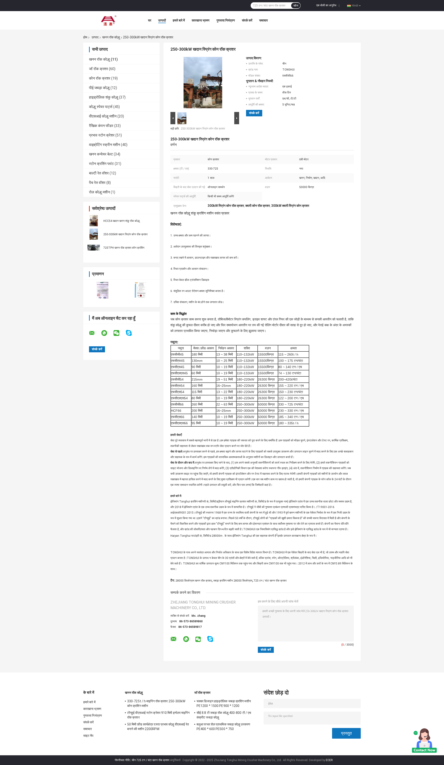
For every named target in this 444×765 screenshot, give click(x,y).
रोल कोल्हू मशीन (99, 192)
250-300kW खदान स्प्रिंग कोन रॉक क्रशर (125, 234)
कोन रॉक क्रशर (99, 78)
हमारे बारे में (179, 20)
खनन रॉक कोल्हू (111, 37)
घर (149, 20)
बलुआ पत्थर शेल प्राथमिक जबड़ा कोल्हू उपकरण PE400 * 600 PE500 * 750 (223, 726)
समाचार (263, 20)
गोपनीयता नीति (122, 760)
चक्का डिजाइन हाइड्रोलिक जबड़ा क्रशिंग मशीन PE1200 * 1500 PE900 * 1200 (224, 703)
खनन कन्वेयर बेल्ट (101, 154)
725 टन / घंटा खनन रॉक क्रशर (270, 580)
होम (85, 37)
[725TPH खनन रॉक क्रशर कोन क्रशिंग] (93, 247)
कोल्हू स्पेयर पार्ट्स (100, 107)
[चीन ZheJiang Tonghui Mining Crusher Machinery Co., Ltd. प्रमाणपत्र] (102, 290)
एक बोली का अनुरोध (326, 5)
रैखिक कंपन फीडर (101, 126)
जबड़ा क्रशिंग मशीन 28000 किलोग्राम (232, 580)
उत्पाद (95, 37)
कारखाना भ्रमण (201, 20)
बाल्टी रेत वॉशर (99, 173)
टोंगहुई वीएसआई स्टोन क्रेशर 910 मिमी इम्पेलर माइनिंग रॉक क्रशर (158, 715)
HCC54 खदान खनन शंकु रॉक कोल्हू (121, 221)
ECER (329, 760)
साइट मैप (88, 735)
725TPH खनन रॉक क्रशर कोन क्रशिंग (123, 247)
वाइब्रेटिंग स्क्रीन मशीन (104, 144)
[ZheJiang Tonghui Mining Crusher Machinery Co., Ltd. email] (95, 333)
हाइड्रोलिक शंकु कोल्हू (103, 97)
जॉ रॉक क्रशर (98, 69)
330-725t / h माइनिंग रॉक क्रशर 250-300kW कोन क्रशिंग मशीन (156, 703)
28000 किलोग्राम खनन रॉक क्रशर (194, 580)
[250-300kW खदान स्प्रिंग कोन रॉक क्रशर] (93, 234)
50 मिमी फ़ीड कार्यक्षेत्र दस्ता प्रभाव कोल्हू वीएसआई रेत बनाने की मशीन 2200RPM (158, 726)
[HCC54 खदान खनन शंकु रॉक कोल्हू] (93, 220)
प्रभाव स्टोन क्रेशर (101, 135)
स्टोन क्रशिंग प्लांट (101, 163)
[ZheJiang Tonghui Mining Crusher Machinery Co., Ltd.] (108, 20)
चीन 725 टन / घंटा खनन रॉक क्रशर (150, 760)
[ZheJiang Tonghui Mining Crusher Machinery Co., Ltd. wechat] (119, 333)
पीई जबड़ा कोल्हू (99, 88)
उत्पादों (162, 20)
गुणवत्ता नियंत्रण (225, 20)
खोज (295, 5)
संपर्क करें (247, 20)
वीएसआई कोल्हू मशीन (103, 116)
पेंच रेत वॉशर (97, 182)
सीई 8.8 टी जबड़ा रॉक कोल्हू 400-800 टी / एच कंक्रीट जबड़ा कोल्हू (224, 715)
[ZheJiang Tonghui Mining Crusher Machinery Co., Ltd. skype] (132, 333)
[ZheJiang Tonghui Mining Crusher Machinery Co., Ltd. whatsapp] (107, 333)
